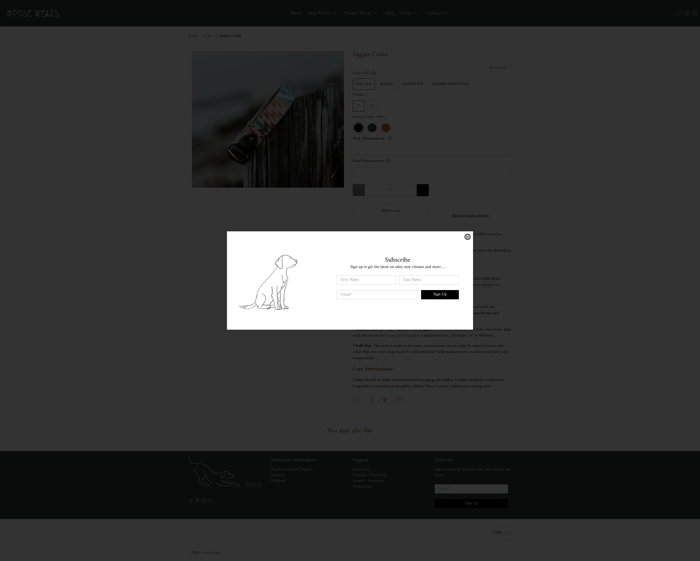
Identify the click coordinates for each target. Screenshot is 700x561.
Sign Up (440, 294)
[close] (467, 237)
